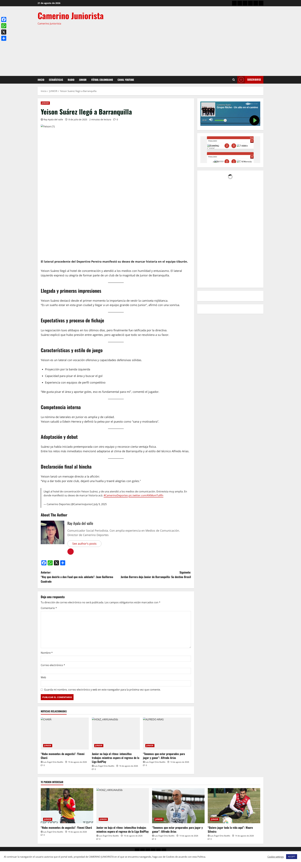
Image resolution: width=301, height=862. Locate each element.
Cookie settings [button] (275, 856)
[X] (4, 32)
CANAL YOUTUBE (126, 80)
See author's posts (84, 543)
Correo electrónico (53, 665)
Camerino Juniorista (71, 15)
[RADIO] (245, 3)
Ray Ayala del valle (53, 119)
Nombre (47, 652)
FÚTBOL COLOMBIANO (102, 80)
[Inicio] (234, 3)
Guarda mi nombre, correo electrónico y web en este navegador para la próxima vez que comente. (102, 689)
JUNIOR (83, 80)
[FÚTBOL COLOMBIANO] (255, 3)
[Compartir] (4, 38)
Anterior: (77, 576)
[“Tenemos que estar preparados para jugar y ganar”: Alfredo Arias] (167, 734)
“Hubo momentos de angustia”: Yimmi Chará (62, 756)
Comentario (49, 608)
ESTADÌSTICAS (56, 80)
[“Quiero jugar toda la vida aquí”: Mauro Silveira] (234, 805)
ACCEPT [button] (291, 856)
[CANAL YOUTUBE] (261, 3)
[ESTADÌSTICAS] (239, 3)
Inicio (41, 80)
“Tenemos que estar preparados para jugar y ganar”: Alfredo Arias (164, 756)
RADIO (71, 80)
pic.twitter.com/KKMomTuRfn (146, 495)
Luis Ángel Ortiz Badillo (53, 762)
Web (43, 677)
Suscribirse (254, 79)
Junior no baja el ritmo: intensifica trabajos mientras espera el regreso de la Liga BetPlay (115, 758)
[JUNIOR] (250, 3)
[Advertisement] (150, 49)
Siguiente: (156, 574)
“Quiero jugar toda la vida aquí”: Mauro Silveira (230, 829)
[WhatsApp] (4, 26)
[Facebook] (4, 19)
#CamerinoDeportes (116, 495)
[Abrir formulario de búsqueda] (233, 80)
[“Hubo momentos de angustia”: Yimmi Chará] (65, 734)
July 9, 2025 (100, 504)
